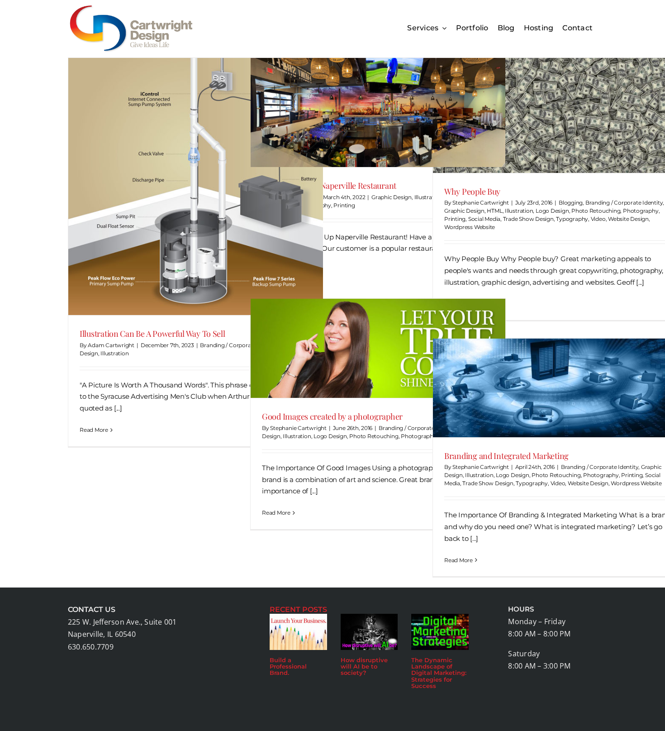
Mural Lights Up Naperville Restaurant (329, 185)
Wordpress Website (469, 227)
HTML (494, 210)
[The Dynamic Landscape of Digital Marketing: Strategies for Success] (440, 632)
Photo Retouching (595, 210)
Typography (572, 218)
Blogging (571, 202)
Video (598, 218)
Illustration (114, 353)
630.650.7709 (91, 647)
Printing (344, 205)
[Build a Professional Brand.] (298, 632)
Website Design (628, 218)
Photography (641, 210)
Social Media (484, 218)
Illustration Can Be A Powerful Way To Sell (152, 333)
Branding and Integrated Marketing (506, 455)
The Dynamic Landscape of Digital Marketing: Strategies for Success (438, 672)
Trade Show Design (528, 218)
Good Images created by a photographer (332, 416)
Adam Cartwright (111, 345)
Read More (94, 429)
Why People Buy (472, 191)
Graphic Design (391, 197)
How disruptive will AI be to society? (364, 666)
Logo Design (552, 210)
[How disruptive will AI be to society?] (369, 632)
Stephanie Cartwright (480, 202)
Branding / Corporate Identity (238, 345)
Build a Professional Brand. (288, 666)
